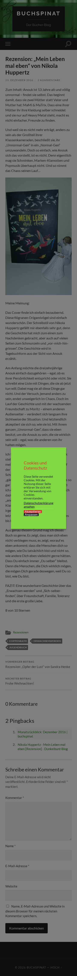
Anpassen (31, 514)
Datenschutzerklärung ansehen (38, 504)
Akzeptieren (33, 511)
